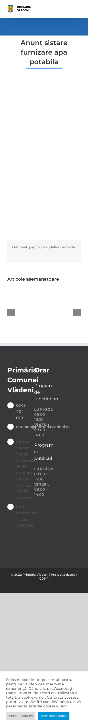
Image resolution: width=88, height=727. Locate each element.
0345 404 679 (21, 411)
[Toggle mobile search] (70, 7)
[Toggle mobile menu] (79, 7)
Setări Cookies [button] (21, 716)
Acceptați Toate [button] (53, 716)
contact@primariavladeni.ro (21, 426)
